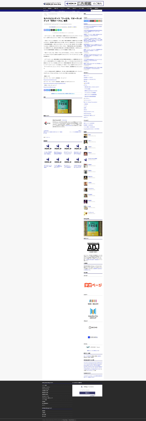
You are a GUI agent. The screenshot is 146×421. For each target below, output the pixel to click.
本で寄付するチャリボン (96, 369)
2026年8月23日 (87, 47)
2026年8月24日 (87, 42)
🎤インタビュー (87, 98)
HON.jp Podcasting (87, 113)
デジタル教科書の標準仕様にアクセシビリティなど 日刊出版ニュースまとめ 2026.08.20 (93, 60)
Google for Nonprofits (97, 364)
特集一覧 (56, 8)
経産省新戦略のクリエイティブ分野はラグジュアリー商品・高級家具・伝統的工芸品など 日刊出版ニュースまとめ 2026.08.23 (93, 45)
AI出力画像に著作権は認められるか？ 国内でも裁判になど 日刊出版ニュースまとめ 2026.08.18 (93, 68)
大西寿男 (89, 182)
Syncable (85, 366)
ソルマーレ (48, 137)
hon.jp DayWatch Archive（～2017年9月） (92, 128)
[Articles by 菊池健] (85, 208)
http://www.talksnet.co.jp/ (49, 87)
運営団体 (96, 8)
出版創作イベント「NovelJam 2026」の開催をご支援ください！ (63, 93)
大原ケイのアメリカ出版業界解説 (90, 94)
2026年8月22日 (87, 52)
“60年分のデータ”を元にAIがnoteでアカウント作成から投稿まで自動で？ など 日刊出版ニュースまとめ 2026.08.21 (93, 55)
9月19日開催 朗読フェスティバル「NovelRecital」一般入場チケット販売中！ (63, 26)
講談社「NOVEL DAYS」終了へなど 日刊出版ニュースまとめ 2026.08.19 (93, 64)
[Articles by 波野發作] (85, 173)
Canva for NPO (89, 364)
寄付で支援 (44, 414)
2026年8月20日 (87, 61)
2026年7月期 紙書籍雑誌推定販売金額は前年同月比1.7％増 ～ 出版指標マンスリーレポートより (93, 31)
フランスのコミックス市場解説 (90, 92)
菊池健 (89, 206)
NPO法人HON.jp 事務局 (92, 158)
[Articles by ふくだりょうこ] (85, 214)
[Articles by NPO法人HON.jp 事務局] (85, 161)
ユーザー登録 (89, 8)
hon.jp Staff (55, 24)
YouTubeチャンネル (45, 396)
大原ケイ (89, 140)
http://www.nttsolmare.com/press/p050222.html (54, 83)
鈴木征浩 (89, 356)
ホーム (44, 8)
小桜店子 (89, 146)
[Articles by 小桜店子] (85, 149)
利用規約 (43, 401)
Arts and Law (86, 362)
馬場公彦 (89, 152)
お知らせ (74, 8)
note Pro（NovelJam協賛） (95, 365)
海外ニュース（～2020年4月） (89, 123)
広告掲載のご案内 (45, 390)
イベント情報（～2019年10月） (89, 127)
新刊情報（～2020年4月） (88, 125)
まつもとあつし (91, 188)
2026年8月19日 (87, 65)
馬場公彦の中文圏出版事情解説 (90, 96)
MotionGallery (86, 365)
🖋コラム (85, 85)
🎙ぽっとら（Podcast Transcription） (91, 102)
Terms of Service (71, 419)
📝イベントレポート (87, 100)
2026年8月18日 (87, 69)
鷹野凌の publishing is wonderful (90, 90)
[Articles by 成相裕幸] (85, 167)
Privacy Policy (65, 419)
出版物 (68, 8)
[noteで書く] (61, 30)
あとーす (85, 356)
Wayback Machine (68, 125)
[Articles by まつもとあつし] (85, 190)
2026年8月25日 (87, 32)
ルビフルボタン (90, 370)
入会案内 (43, 412)
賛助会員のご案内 (45, 392)
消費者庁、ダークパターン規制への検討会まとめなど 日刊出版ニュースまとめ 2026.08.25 (93, 35)
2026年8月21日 (87, 57)
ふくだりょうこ (91, 212)
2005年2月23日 (48, 24)
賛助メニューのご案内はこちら (93, 350)
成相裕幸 (89, 164)
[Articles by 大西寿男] (85, 184)
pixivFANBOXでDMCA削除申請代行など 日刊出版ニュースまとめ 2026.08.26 (93, 27)
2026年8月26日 (87, 28)
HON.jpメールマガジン (46, 387)
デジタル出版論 (87, 88)
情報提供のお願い (45, 394)
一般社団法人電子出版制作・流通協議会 (92, 259)
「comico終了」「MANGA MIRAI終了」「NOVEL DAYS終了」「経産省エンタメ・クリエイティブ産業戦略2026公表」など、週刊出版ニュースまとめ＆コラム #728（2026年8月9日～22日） (93, 40)
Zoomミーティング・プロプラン (93, 367)
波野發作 (89, 170)
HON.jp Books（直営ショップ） (89, 115)
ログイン (43, 405)
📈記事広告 (86, 104)
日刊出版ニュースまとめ (88, 77)
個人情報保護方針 (45, 403)
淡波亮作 (99, 356)
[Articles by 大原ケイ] (85, 143)
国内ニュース (86, 75)
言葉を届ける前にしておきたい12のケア (91, 86)
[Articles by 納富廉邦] (85, 202)
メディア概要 (81, 8)
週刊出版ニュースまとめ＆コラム (90, 79)
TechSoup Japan (91, 366)
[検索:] (96, 10)
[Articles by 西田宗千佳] (85, 178)
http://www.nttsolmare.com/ (50, 79)
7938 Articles (64, 120)
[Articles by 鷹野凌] (85, 137)
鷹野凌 (89, 134)
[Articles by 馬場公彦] (85, 155)
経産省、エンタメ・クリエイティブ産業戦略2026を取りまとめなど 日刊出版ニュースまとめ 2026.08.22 (93, 50)
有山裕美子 (90, 194)
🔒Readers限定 (86, 83)
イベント (62, 8)
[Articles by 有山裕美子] (85, 196)
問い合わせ (44, 416)
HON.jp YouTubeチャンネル (89, 111)
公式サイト (86, 117)
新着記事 (49, 8)
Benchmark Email (92, 362)
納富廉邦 (89, 200)
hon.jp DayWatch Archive (66, 24)
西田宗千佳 (90, 176)
